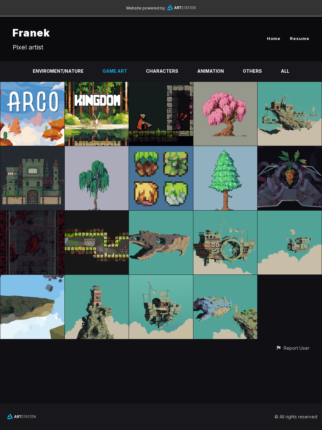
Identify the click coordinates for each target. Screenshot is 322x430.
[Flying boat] (161, 278)
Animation (210, 71)
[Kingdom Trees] (97, 149)
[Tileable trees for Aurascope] (225, 149)
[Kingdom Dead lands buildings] (32, 149)
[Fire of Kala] (161, 85)
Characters (162, 71)
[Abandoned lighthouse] (97, 278)
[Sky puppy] (225, 278)
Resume (299, 38)
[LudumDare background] (290, 149)
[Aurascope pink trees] (225, 85)
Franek (31, 33)
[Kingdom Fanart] (97, 85)
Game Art (115, 71)
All (285, 71)
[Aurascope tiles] (161, 149)
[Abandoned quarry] (290, 85)
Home (273, 38)
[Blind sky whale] (161, 214)
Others (252, 71)
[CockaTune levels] (97, 214)
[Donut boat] (225, 214)
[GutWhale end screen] (32, 278)
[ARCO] (32, 85)
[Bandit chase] (290, 214)
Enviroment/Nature (58, 71)
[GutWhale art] (32, 214)
